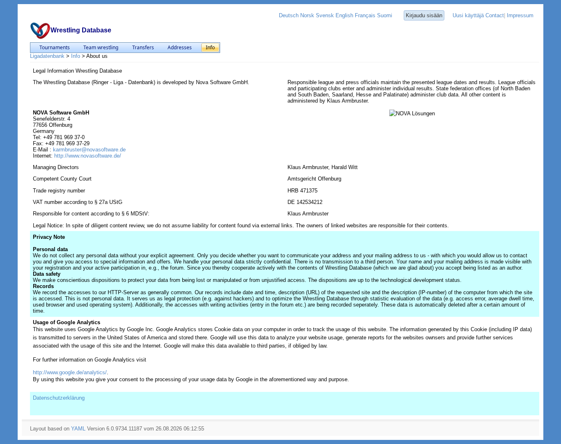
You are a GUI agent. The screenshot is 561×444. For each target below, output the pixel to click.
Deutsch (289, 15)
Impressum (520, 15)
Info (75, 56)
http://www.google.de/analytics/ (70, 372)
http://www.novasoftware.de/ (87, 156)
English (344, 15)
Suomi (384, 15)
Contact (494, 15)
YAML (78, 429)
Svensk (325, 15)
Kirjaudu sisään (424, 15)
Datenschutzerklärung (59, 398)
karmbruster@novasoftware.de (89, 149)
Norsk (307, 15)
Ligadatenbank (47, 56)
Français (365, 15)
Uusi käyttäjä (468, 15)
